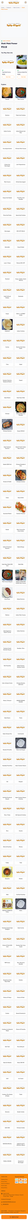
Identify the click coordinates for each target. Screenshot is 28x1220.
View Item (8, 77)
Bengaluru (23, 1210)
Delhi (2, 1212)
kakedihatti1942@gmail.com (9, 1201)
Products (9, 7)
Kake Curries (16, 7)
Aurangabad (17, 1210)
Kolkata (11, 1212)
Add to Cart (15, 1217)
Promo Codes (4, 1185)
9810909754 (5, 1204)
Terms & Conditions (5, 1183)
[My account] (25, 2)
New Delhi (16, 1212)
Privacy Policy (4, 1181)
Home (2, 7)
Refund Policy (4, 1187)
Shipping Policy (4, 1179)
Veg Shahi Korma (6, 72)
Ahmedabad (11, 1210)
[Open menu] (2, 2)
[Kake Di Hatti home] (14, 2)
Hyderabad (6, 1212)
